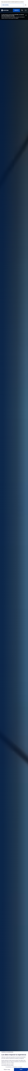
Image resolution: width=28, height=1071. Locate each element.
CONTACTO (16, 10)
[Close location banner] (26, 5)
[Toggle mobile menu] (25, 10)
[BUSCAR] (22, 10)
